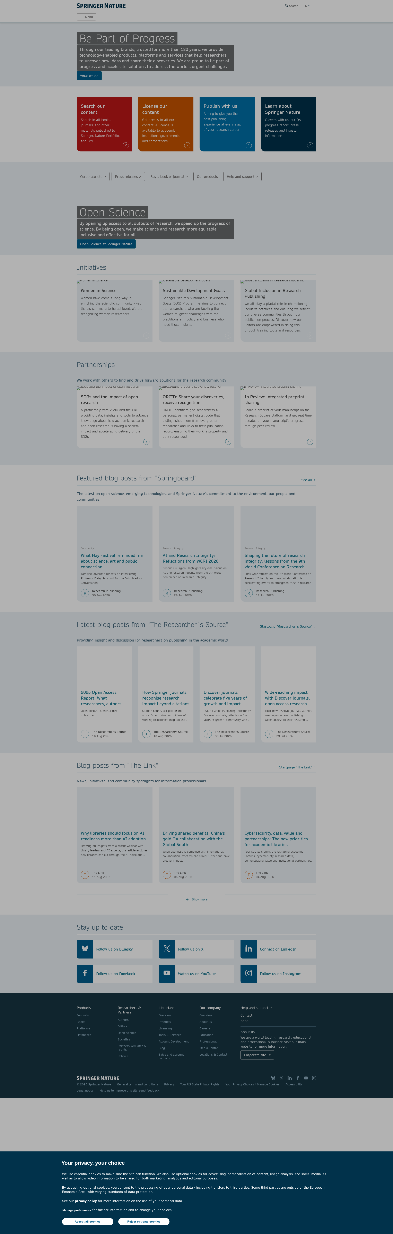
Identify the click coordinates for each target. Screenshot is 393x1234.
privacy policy (86, 1201)
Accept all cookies (88, 1221)
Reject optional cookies (143, 1221)
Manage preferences (76, 1210)
